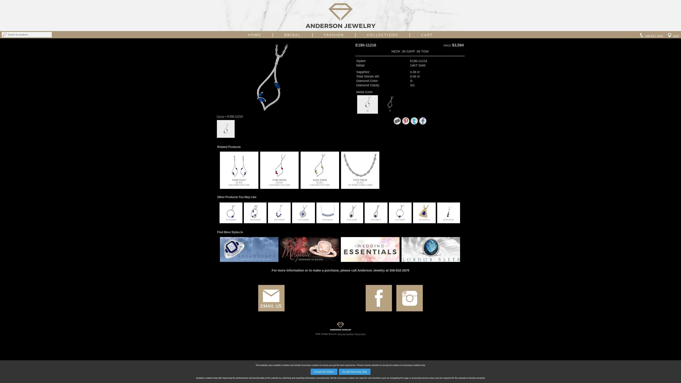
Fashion (334, 35)
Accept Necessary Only (354, 371)
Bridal (292, 35)
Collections (382, 35)
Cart (427, 35)
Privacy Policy (360, 334)
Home (254, 35)
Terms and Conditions (345, 334)
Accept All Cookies (324, 371)
